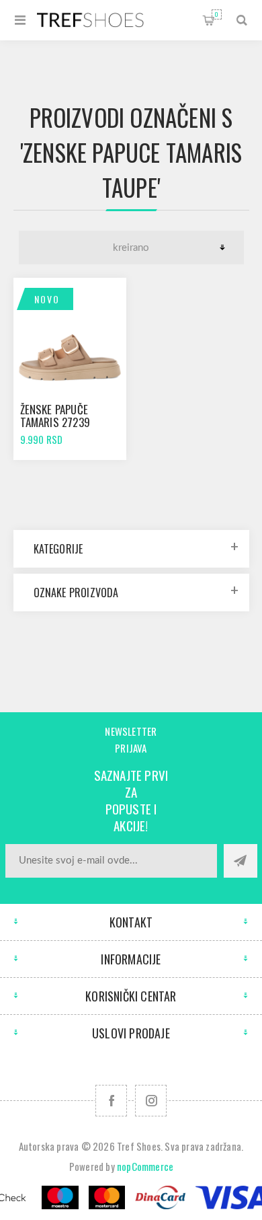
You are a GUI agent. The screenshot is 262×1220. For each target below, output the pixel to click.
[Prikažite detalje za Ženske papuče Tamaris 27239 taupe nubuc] (69, 334)
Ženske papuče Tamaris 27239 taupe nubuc (55, 422)
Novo (47, 299)
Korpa (216, 14)
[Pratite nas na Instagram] (151, 1100)
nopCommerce (145, 1166)
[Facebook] (111, 1100)
